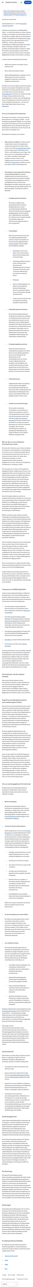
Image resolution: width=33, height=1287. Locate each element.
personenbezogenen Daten (23, 148)
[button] (3, 2)
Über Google (11, 1275)
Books (6, 1260)
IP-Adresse (16, 279)
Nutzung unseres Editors (14, 631)
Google (4, 1275)
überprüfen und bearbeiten (12, 621)
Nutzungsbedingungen (8, 1279)
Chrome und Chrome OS (11, 1256)
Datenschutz (20, 1275)
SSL (13, 1068)
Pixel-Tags (22, 517)
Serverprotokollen (13, 243)
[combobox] (9, 1284)
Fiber (6, 1268)
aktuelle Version (8, 14)
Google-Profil (15, 162)
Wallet (6, 1264)
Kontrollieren (8, 639)
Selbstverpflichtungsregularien (19, 1179)
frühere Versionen (20, 14)
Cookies (16, 418)
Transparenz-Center (22, 1279)
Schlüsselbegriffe (7, 94)
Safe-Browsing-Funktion (17, 1077)
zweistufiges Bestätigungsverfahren (20, 1075)
